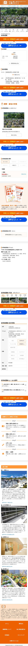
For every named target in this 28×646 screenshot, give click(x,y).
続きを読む (14, 135)
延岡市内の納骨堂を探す (7, 566)
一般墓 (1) (14, 165)
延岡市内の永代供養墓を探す (8, 534)
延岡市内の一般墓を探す (7, 502)
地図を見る (17, 74)
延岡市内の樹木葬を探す (7, 599)
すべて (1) (5, 161)
